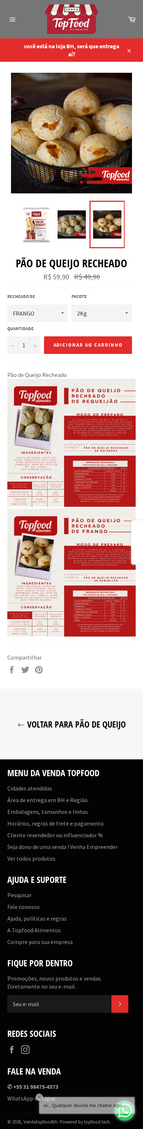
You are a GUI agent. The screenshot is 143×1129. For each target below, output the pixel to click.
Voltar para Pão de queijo (75, 724)
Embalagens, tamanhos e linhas (47, 811)
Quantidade (20, 328)
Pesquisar (19, 895)
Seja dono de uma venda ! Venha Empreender (62, 846)
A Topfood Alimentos (34, 930)
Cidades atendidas (29, 788)
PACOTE (79, 296)
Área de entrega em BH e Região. (48, 800)
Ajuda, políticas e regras (37, 918)
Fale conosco (23, 906)
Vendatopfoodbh (40, 1122)
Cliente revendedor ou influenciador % (55, 835)
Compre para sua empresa (40, 941)
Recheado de (21, 296)
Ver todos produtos (31, 858)
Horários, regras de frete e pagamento (55, 823)
